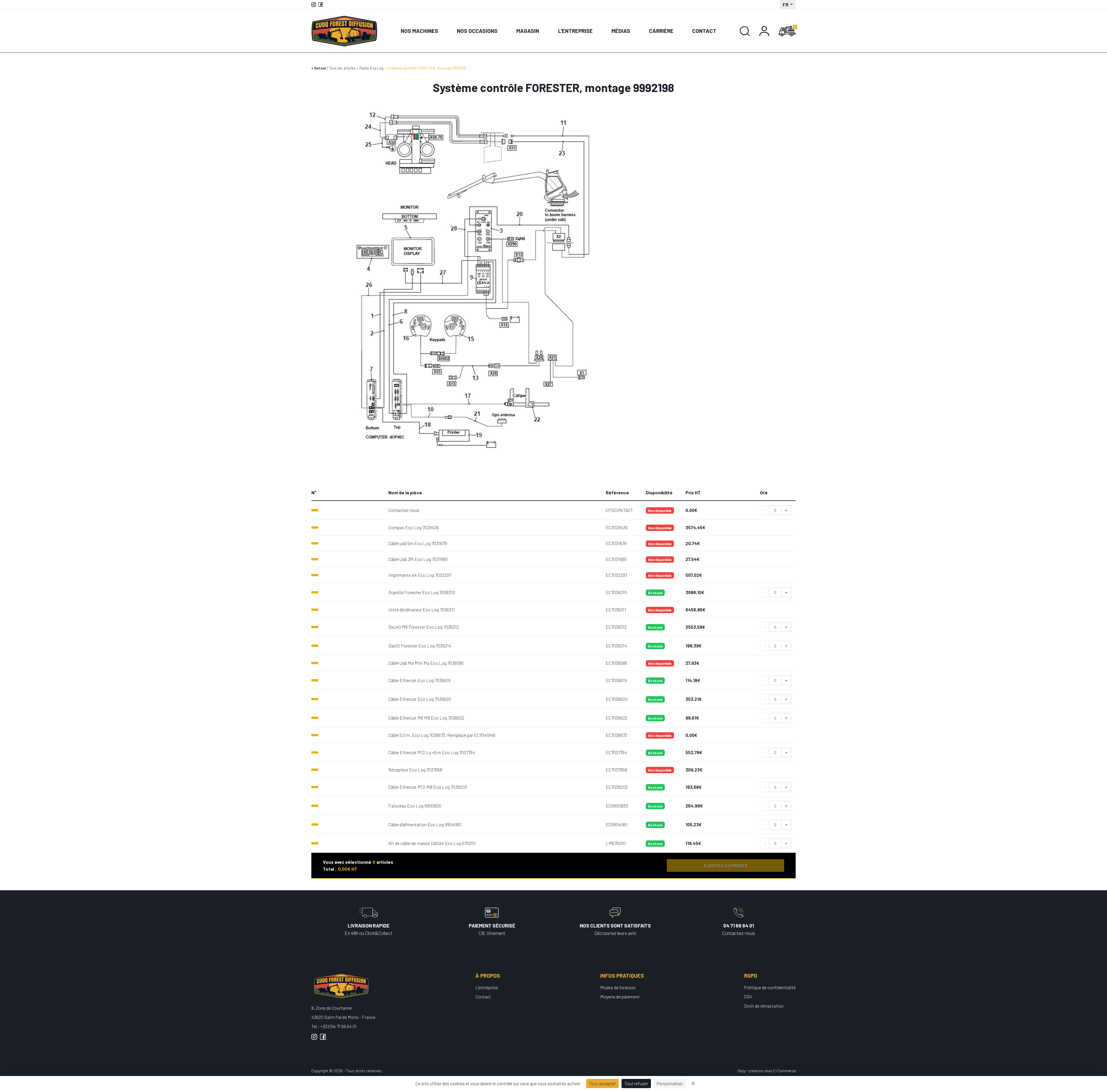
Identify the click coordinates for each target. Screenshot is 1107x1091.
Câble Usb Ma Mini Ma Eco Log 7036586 (426, 663)
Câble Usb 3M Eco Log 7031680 (418, 559)
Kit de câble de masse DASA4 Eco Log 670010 (432, 843)
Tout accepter (602, 1083)
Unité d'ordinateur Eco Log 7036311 (421, 609)
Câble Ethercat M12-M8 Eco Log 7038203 (427, 787)
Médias (620, 30)
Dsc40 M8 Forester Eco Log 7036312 (423, 627)
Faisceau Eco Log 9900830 (414, 805)
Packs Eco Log (371, 68)
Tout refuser (636, 1083)
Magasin (527, 30)
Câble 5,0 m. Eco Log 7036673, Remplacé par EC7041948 (441, 735)
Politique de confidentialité (770, 987)
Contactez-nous (403, 510)
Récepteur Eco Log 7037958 (415, 769)
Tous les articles (342, 68)
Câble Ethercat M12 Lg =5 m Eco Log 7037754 (431, 752)
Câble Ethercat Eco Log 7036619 (419, 680)
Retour (320, 68)
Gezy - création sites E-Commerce (766, 1070)
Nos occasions (477, 30)
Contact (704, 30)
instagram (314, 1039)
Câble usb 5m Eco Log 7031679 (417, 543)
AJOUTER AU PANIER (725, 865)
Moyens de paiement (620, 996)
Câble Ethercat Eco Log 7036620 (419, 699)
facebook (323, 1039)
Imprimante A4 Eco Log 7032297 (419, 575)
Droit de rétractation (764, 1006)
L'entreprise (575, 30)
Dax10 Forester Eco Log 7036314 (419, 645)
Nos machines (419, 30)
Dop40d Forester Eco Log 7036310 (421, 592)
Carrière (661, 30)
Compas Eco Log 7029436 (413, 527)
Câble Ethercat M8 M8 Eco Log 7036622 (426, 717)
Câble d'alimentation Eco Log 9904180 (424, 824)
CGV (748, 996)
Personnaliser (670, 1083)
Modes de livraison (618, 987)
